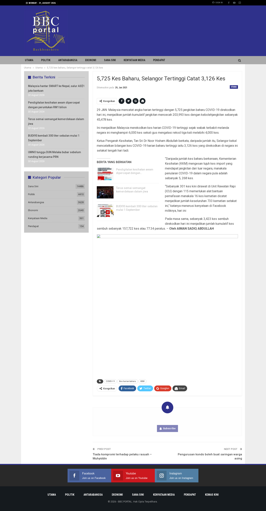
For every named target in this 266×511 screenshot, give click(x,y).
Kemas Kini (212, 494)
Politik (45, 60)
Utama (29, 60)
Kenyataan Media (134, 60)
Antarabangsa (67, 60)
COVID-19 (110, 381)
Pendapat (159, 60)
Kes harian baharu (127, 381)
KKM (142, 381)
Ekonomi (90, 60)
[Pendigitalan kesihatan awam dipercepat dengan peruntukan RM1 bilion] (105, 174)
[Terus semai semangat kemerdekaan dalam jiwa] (105, 192)
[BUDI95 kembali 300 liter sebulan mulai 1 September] (105, 211)
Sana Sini (110, 60)
